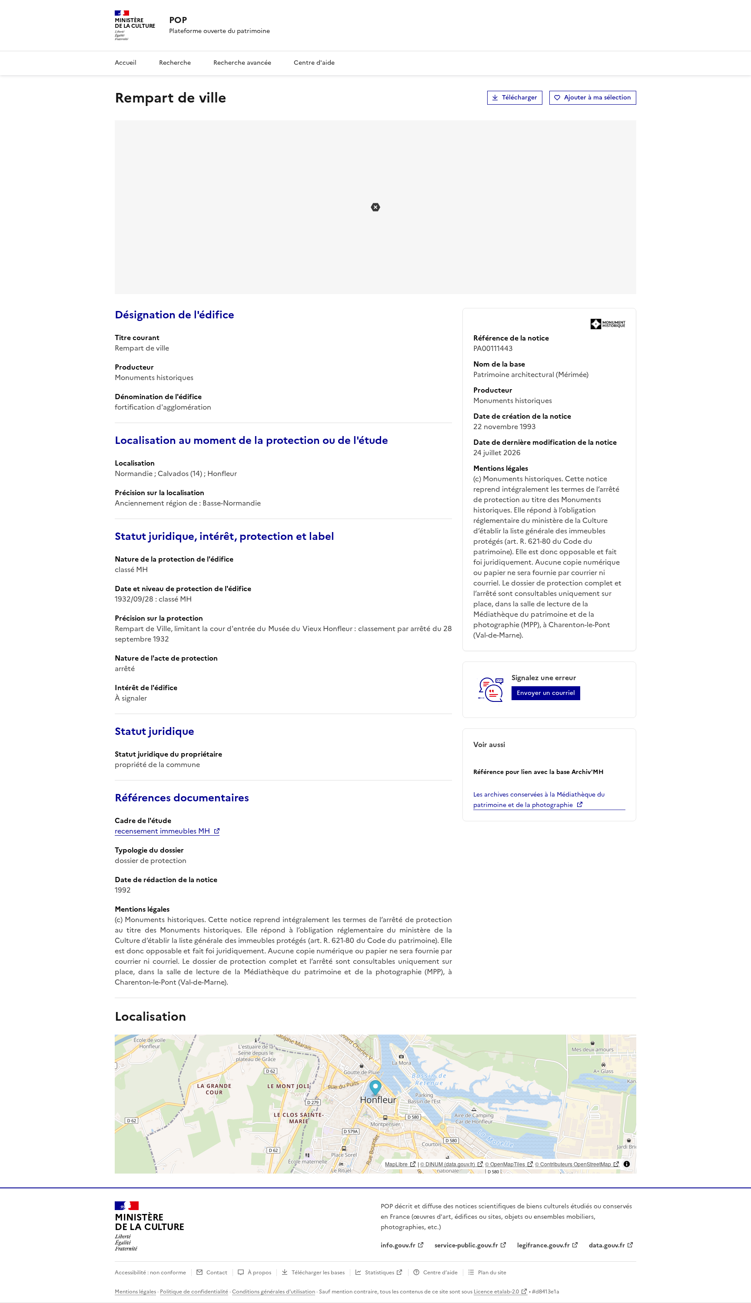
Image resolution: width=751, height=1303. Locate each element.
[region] (375, 1104)
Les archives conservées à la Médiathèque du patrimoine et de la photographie (539, 800)
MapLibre (396, 1163)
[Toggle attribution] (626, 1164)
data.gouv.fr (607, 1245)
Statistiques (379, 1273)
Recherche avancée (242, 62)
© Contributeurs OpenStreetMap (573, 1163)
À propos (259, 1273)
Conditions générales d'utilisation (273, 1292)
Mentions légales (135, 1292)
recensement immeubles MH (162, 831)
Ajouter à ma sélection (597, 97)
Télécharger (519, 97)
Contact (216, 1273)
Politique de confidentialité (194, 1292)
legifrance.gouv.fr (543, 1245)
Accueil (125, 62)
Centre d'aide (314, 62)
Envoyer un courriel (546, 693)
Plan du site (492, 1273)
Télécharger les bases (318, 1273)
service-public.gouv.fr (466, 1245)
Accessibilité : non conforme (150, 1273)
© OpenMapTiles (505, 1163)
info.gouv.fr (398, 1245)
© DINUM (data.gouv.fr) (447, 1163)
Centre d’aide (440, 1273)
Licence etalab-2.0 (496, 1292)
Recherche (175, 62)
